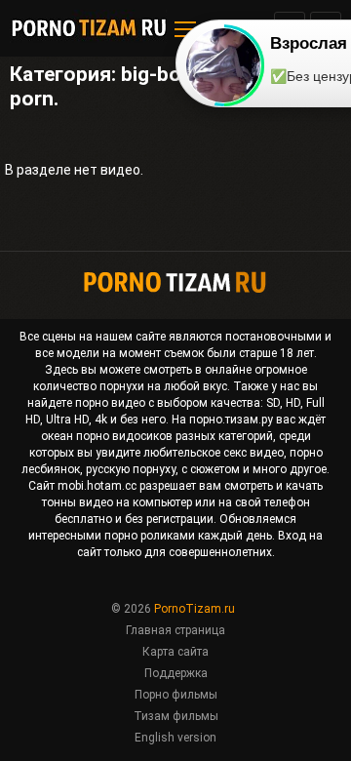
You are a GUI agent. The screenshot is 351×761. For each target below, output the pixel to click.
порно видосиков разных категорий (174, 436)
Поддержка (176, 673)
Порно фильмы (176, 694)
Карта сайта (175, 652)
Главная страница (175, 630)
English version (175, 737)
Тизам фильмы (176, 716)
